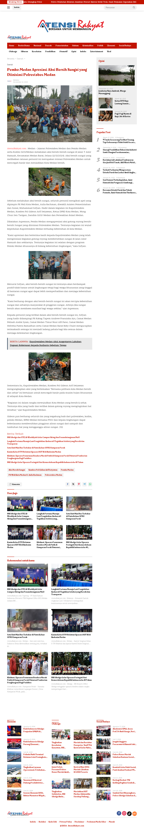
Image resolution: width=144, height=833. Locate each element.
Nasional (37, 45)
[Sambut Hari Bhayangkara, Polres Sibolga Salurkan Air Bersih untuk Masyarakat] (103, 795)
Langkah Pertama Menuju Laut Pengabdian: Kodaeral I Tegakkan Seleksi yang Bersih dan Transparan (45, 442)
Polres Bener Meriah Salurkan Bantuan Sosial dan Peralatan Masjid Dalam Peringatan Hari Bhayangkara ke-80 (125, 755)
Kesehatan (36, 51)
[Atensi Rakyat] (19, 37)
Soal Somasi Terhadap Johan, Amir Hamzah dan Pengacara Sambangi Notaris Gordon (117, 181)
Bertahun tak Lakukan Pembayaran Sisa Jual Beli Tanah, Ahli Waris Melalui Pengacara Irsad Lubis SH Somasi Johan (119, 161)
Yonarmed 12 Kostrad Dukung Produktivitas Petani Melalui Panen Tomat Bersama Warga (33, 781)
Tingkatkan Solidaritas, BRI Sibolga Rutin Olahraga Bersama (60, 794)
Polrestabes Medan (53, 474)
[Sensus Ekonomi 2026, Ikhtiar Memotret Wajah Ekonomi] (14, 795)
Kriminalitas (88, 45)
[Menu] (9, 7)
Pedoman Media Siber (96, 821)
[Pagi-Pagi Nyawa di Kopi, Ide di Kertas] (106, 116)
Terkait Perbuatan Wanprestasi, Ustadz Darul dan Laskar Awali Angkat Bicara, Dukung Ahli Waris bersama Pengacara (119, 171)
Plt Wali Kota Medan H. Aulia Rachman (25, 474)
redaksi (16, 80)
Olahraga (13, 51)
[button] (134, 7)
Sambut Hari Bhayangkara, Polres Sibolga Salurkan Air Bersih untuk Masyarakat (125, 794)
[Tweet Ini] (73, 484)
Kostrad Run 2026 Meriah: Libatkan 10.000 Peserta (81, 770)
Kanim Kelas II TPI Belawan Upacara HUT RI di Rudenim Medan (34, 452)
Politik (100, 45)
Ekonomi (111, 45)
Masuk (112, 821)
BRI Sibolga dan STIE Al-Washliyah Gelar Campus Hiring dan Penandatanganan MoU (43, 437)
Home (11, 45)
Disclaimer (79, 821)
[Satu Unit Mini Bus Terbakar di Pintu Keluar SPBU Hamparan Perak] (79, 503)
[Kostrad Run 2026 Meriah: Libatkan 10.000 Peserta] (83, 759)
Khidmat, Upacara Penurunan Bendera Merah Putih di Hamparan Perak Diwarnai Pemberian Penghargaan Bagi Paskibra (47, 457)
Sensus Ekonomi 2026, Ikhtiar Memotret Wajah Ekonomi (33, 794)
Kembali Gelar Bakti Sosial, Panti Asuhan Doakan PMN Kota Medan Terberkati (124, 768)
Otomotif (63, 51)
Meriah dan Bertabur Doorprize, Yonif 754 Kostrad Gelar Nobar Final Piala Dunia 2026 (83, 745)
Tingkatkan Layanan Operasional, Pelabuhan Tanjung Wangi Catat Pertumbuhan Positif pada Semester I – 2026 (34, 768)
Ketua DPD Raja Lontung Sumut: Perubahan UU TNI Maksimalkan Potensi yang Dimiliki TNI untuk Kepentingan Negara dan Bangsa (124, 102)
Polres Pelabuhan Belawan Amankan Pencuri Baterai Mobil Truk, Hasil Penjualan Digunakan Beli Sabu (67, 2)
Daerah (48, 45)
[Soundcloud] (134, 813)
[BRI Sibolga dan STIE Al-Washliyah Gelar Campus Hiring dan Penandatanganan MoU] (20, 503)
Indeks (17, 7)
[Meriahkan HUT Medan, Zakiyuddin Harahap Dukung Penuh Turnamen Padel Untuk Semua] (83, 783)
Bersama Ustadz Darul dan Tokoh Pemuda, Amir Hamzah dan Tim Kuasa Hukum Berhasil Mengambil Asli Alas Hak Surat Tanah (119, 191)
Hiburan (24, 51)
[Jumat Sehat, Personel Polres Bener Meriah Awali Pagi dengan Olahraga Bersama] (61, 759)
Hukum (75, 45)
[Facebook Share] (68, 484)
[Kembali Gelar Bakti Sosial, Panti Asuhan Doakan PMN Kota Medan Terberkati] (103, 769)
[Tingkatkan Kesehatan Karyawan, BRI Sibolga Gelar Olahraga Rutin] (61, 734)
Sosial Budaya (125, 45)
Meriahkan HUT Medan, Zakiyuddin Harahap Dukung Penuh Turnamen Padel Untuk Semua (82, 794)
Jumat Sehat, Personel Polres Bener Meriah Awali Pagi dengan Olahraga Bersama (60, 770)
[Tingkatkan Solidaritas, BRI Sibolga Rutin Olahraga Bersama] (61, 783)
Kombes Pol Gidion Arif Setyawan (43, 469)
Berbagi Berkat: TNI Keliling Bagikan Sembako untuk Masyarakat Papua (124, 781)
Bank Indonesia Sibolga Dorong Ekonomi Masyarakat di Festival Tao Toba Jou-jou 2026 (34, 743)
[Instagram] (124, 813)
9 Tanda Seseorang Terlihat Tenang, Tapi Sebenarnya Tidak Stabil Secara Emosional (118, 141)
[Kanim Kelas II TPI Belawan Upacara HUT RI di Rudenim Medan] (20, 532)
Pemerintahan (62, 45)
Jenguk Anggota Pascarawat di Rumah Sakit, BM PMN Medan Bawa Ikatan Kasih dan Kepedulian (124, 743)
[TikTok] (129, 813)
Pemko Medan (67, 469)
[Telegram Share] (84, 484)
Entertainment (96, 51)
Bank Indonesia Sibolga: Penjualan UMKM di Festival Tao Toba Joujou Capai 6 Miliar (33, 730)
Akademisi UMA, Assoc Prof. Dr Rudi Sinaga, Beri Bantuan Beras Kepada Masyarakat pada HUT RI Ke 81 (125, 730)
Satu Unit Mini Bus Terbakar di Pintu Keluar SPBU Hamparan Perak (36, 448)
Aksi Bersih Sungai (17, 469)
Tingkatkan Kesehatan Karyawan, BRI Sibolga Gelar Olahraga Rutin (58, 745)
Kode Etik (53, 821)
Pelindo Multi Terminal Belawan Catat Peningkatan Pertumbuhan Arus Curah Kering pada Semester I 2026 (35, 755)
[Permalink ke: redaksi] (9, 81)
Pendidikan (50, 51)
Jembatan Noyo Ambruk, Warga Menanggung (112, 92)
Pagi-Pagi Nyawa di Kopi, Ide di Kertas (123, 115)
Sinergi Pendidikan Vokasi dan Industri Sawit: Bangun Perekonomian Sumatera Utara (120, 151)
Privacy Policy (65, 821)
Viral (109, 51)
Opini (73, 51)
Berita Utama (24, 45)
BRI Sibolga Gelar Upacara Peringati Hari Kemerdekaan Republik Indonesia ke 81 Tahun (45, 462)
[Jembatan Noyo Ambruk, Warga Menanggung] (117, 75)
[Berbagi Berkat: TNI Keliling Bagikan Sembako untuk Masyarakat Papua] (103, 782)
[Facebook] (119, 813)
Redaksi (42, 821)
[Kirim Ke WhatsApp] (90, 484)
